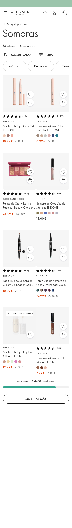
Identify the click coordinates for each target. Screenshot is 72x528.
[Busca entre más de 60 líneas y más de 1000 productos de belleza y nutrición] (45, 13)
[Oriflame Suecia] (20, 13)
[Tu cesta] (65, 13)
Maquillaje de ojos (18, 24)
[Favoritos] (30, 94)
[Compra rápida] (30, 102)
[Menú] (5, 13)
